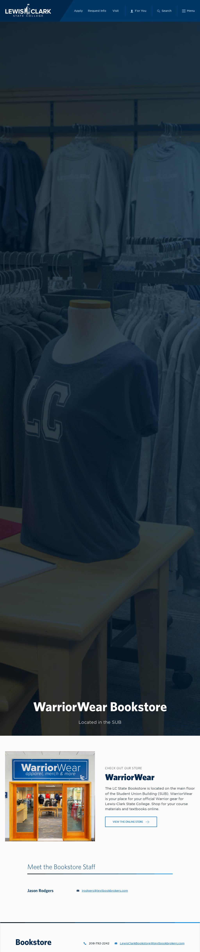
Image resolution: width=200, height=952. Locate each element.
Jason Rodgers (40, 890)
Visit (115, 10)
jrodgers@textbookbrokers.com (105, 890)
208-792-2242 (99, 943)
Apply (78, 10)
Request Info (97, 10)
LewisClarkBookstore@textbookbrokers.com (152, 943)
